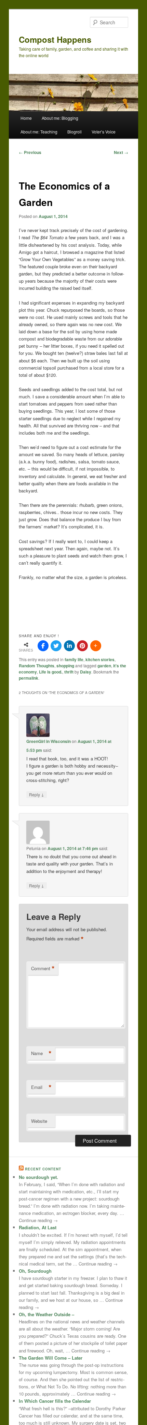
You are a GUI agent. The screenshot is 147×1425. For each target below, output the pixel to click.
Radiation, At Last (37, 1227)
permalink (28, 678)
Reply (36, 794)
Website (39, 1121)
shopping (65, 666)
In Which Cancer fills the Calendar (55, 1401)
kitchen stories (100, 659)
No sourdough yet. (38, 1177)
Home (26, 118)
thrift (69, 672)
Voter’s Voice (104, 131)
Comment (43, 968)
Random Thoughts (36, 666)
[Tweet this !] (56, 645)
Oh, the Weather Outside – (46, 1314)
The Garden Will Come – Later (50, 1358)
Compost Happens (55, 39)
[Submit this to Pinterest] (82, 645)
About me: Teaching (39, 131)
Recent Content (43, 1169)
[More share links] (95, 645)
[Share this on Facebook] (43, 645)
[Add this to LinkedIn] (69, 645)
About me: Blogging (60, 118)
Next (121, 152)
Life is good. (50, 672)
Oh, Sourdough (35, 1271)
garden (104, 666)
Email (41, 1087)
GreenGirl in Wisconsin (48, 741)
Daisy (85, 672)
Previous (30, 152)
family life (74, 659)
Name (41, 1053)
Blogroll (74, 131)
